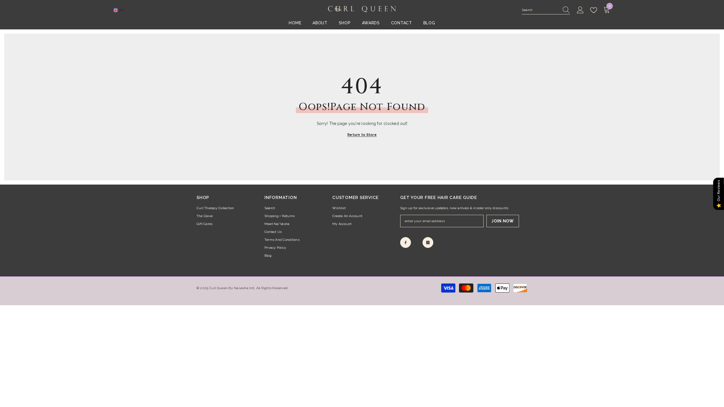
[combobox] (540, 10)
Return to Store (362, 135)
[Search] (546, 10)
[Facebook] (405, 242)
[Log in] (580, 10)
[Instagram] (428, 242)
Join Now (503, 221)
